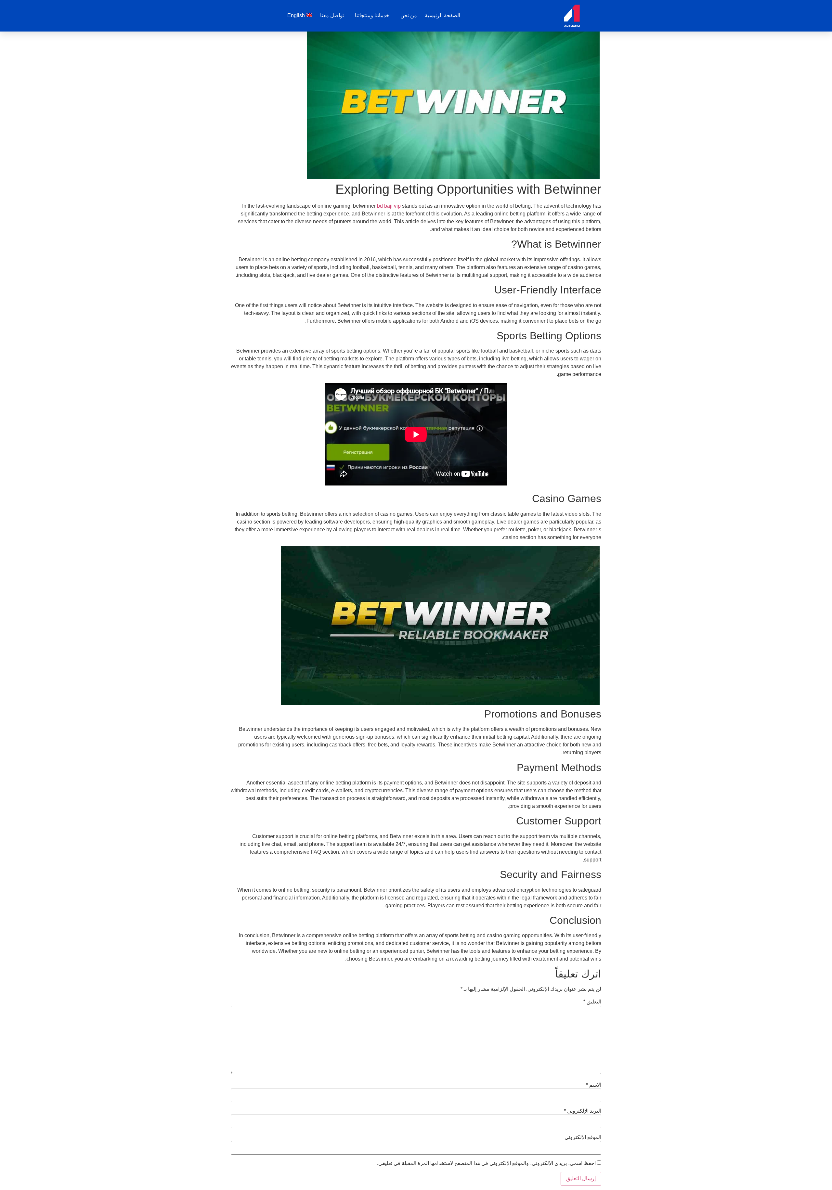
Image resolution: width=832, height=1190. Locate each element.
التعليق (592, 1001)
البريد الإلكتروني (582, 1111)
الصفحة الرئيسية (442, 15)
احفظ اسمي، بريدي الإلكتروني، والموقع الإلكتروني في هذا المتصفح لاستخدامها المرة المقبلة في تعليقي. (486, 1163)
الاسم (593, 1085)
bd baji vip (389, 206)
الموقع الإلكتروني (583, 1137)
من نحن (408, 15)
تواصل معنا (332, 15)
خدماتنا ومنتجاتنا (372, 15)
